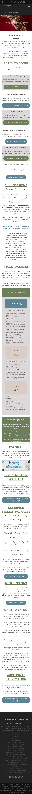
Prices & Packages (16, 768)
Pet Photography (16, 756)
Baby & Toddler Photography (16, 748)
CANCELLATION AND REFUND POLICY (16, 700)
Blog (16, 736)
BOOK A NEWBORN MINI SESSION (16, 105)
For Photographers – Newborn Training (16, 772)
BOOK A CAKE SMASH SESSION (16, 122)
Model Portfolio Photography (16, 758)
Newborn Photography (16, 746)
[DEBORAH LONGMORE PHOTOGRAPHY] (6, 6)
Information (6, 10)
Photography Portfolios (16, 742)
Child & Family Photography (16, 754)
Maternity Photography (16, 744)
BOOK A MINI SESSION (16, 177)
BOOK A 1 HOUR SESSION (16, 141)
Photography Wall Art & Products (16, 770)
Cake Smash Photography (16, 750)
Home (4, 12)
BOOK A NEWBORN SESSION (16, 87)
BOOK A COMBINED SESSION (16, 576)
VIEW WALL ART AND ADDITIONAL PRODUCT (16, 500)
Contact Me (16, 740)
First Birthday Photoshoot (16, 752)
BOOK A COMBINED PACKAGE (16, 158)
